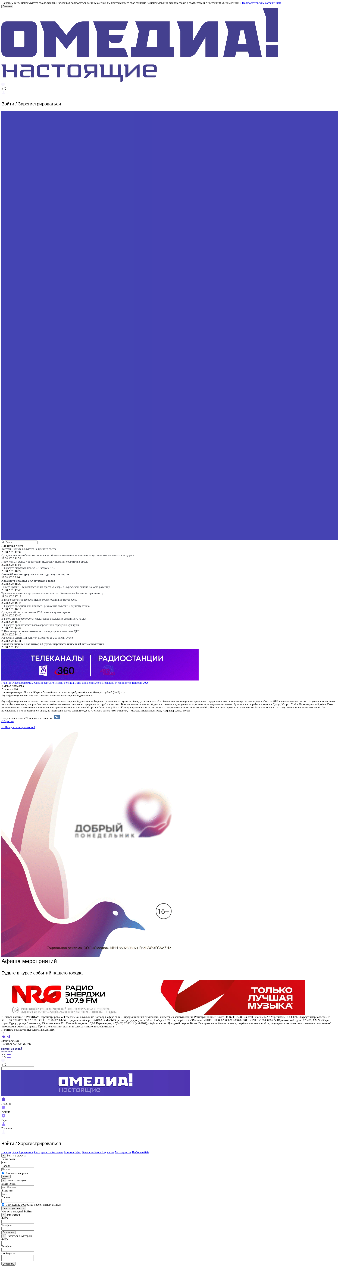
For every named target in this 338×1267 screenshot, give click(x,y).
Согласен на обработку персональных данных (33, 1204)
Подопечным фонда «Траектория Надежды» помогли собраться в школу (44, 561)
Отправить (8, 1232)
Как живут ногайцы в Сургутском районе (28, 580)
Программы (26, 682)
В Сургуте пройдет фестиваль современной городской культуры (40, 624)
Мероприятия (123, 682)
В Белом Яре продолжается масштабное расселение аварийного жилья (43, 618)
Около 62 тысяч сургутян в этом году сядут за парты (35, 574)
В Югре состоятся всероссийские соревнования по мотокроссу (39, 599)
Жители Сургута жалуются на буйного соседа (29, 548)
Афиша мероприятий (29, 961)
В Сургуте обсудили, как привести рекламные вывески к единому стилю (45, 605)
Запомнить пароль (17, 1173)
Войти (6, 1176)
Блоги (98, 682)
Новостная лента (12, 545)
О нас (15, 682)
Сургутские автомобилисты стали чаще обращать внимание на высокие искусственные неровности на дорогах (68, 555)
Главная (6, 682)
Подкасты (108, 682)
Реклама (69, 682)
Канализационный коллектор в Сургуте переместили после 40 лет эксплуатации (52, 643)
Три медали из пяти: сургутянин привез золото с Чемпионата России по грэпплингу (52, 593)
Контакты (57, 682)
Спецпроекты (42, 682)
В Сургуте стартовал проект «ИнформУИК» (28, 567)
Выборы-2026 (140, 682)
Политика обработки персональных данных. (28, 1029)
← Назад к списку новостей (18, 727)
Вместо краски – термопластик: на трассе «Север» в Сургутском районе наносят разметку (55, 586)
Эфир (77, 682)
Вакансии (88, 682)
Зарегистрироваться (13, 1208)
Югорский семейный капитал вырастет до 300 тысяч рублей (37, 637)
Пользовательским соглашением (261, 2)
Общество (7, 721)
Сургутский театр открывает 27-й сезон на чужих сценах (35, 612)
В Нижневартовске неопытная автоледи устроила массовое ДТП (40, 631)
